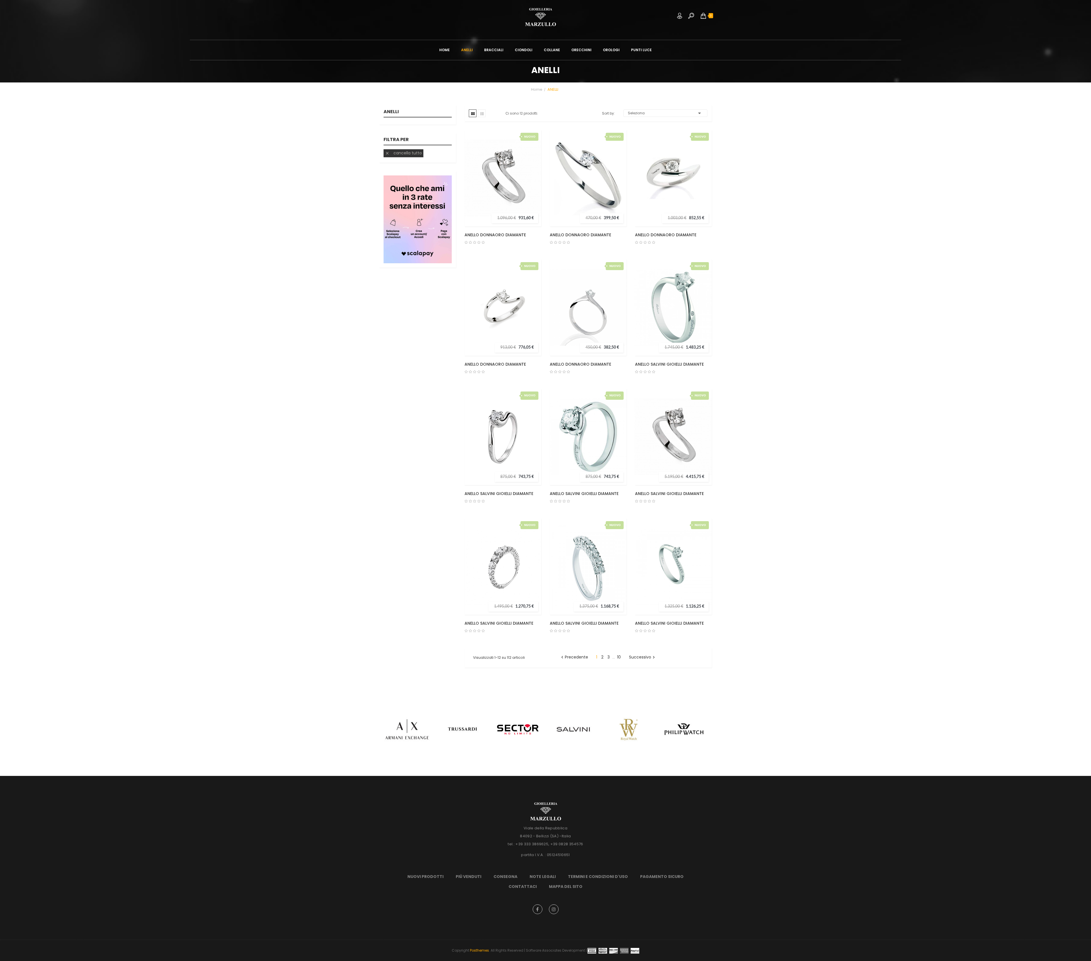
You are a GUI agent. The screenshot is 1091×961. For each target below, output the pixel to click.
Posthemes (479, 950)
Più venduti (468, 876)
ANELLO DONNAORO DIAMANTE (495, 235)
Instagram (554, 909)
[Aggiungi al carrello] (532, 166)
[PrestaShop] (418, 219)
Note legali (543, 876)
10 (619, 657)
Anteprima (532, 177)
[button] (703, 15)
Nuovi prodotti (425, 876)
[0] (703, 15)
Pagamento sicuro (662, 876)
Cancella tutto (403, 153)
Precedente (574, 657)
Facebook (537, 909)
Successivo (642, 657)
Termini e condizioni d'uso (598, 876)
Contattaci (523, 886)
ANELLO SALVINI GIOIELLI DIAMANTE (669, 364)
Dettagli (532, 189)
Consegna (505, 876)
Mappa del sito (565, 886)
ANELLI (391, 112)
